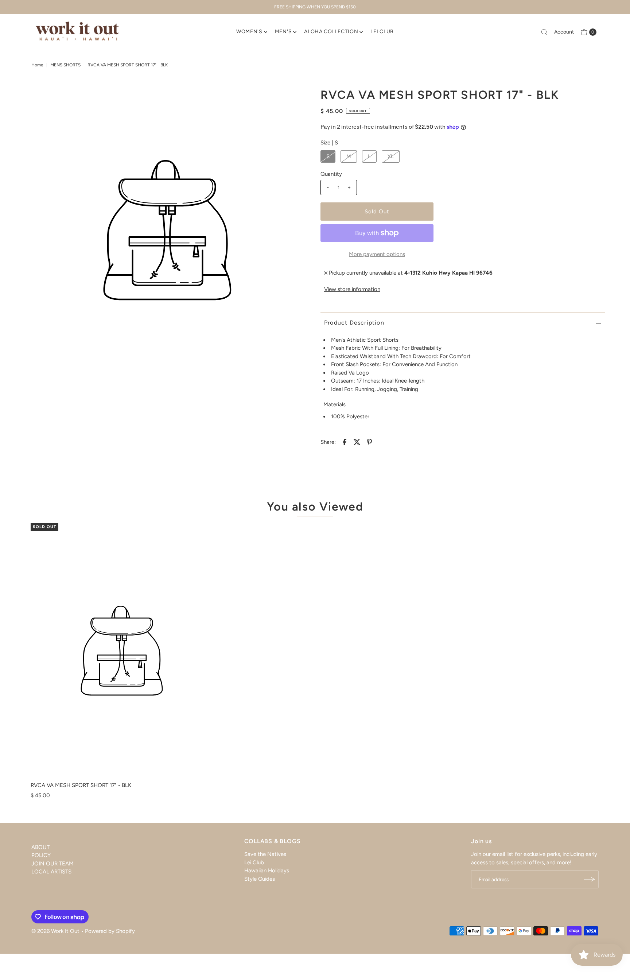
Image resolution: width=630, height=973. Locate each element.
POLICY (41, 855)
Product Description (354, 322)
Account (564, 32)
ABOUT (40, 847)
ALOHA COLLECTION (331, 31)
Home (37, 64)
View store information (352, 289)
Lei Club (254, 862)
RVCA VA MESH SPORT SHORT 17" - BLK (81, 785)
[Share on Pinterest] (369, 441)
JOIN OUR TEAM (52, 863)
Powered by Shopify (110, 931)
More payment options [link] (377, 254)
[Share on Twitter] (356, 441)
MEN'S (283, 31)
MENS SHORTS (65, 64)
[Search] (544, 32)
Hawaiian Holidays (266, 870)
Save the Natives (265, 854)
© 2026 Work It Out (55, 931)
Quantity (331, 174)
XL (391, 156)
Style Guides (259, 879)
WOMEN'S (249, 31)
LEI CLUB (382, 31)
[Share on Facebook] (344, 441)
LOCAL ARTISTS (51, 872)
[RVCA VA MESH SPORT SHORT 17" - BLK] (122, 650)
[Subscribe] (589, 879)
